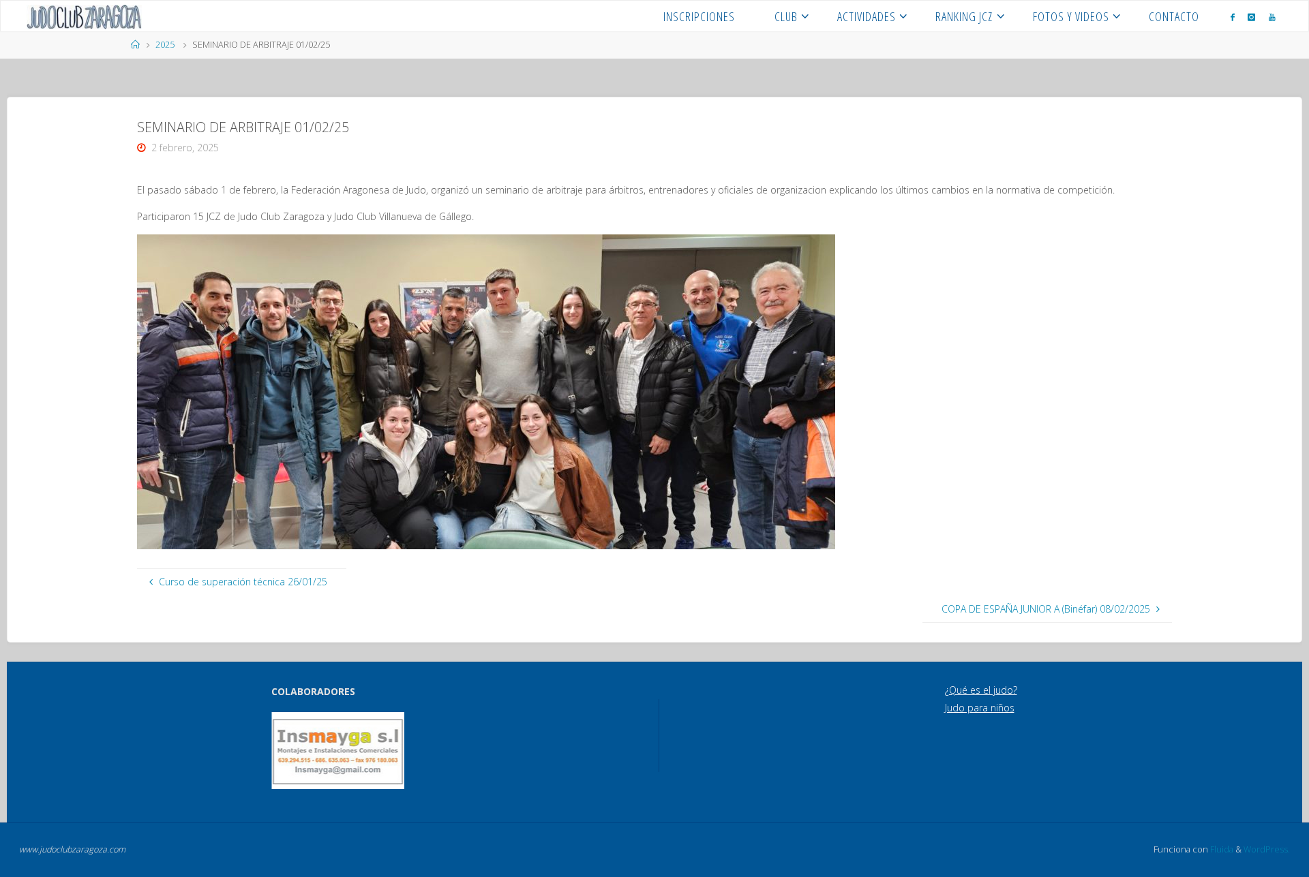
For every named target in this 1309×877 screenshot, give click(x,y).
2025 (165, 44)
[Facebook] (1233, 17)
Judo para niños (979, 707)
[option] (337, 750)
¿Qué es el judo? (981, 689)
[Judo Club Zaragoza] (84, 16)
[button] (291, 751)
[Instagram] (1251, 17)
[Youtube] (1272, 17)
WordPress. (1267, 849)
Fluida (1220, 849)
